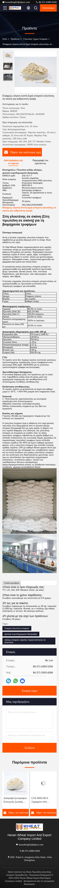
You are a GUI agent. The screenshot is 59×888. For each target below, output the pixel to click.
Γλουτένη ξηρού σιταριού (35, 39)
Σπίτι (4, 39)
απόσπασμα (48, 8)
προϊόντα (15, 39)
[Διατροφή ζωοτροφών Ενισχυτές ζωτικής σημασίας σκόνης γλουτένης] (15, 783)
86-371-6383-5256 (47, 2)
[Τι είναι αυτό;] (15, 681)
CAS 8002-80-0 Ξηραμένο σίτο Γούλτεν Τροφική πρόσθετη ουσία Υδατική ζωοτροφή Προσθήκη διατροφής (42, 800)
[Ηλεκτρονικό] (22, 681)
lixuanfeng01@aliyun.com (17, 2)
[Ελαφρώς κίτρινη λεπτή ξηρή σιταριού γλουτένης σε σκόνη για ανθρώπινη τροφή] (36, 72)
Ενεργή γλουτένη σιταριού (17, 628)
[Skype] (8, 681)
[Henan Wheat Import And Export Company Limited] (15, 8)
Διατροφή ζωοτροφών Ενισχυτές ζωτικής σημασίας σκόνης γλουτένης (15, 800)
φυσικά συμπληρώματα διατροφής (21, 634)
